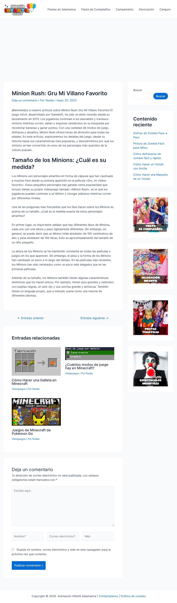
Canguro (165, 9)
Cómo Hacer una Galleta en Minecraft (34, 382)
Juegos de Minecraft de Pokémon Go (31, 432)
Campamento (124, 9)
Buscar (137, 90)
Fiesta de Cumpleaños (95, 9)
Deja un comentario (24, 100)
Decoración (146, 9)
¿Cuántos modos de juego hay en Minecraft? (86, 366)
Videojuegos (19, 388)
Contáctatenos (108, 596)
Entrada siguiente (95, 318)
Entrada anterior (30, 318)
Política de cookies (133, 596)
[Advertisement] (88, 45)
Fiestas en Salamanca (62, 9)
